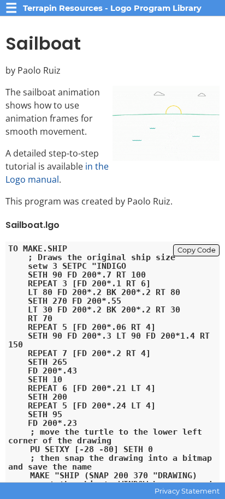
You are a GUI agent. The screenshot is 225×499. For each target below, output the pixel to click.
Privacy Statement (187, 491)
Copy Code (196, 250)
